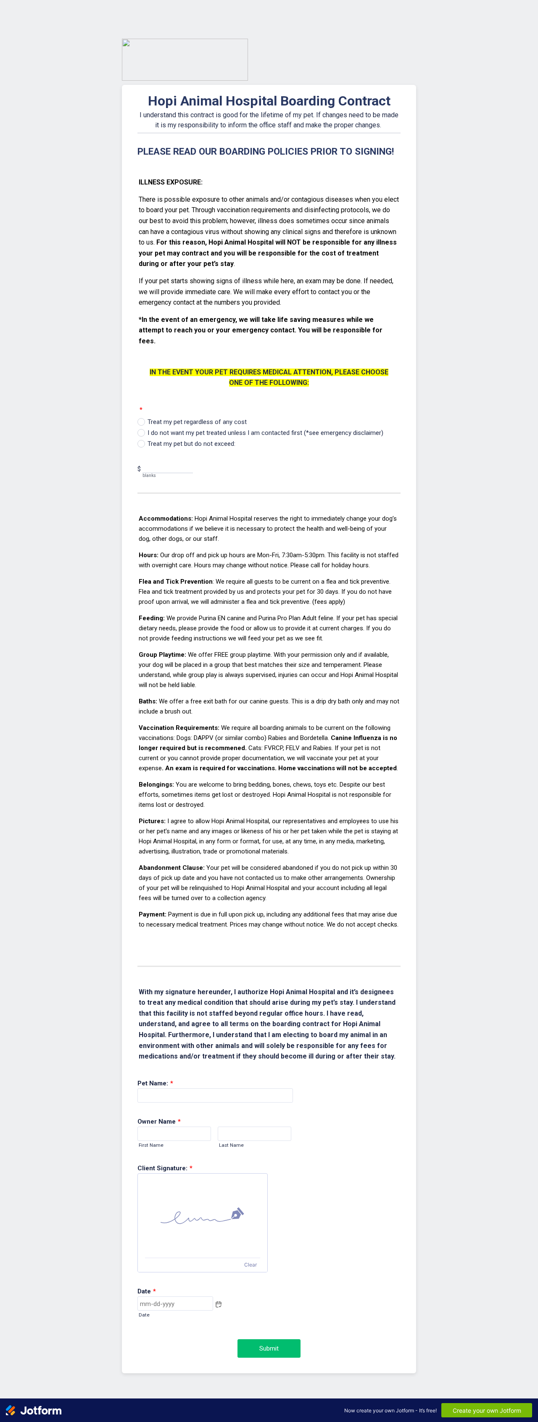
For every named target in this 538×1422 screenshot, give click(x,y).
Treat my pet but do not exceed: (191, 444)
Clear (250, 1264)
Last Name (231, 1145)
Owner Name (159, 1121)
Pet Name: (155, 1083)
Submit (269, 1348)
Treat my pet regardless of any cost (197, 422)
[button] (218, 1304)
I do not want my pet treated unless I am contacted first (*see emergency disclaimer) (265, 433)
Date (144, 1315)
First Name (151, 1145)
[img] (202, 1216)
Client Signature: (165, 1168)
